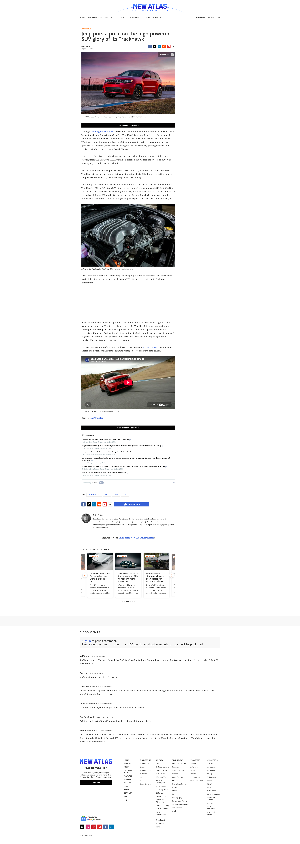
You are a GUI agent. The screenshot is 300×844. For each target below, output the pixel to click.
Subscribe (96, 782)
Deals (174, 811)
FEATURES (128, 776)
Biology (209, 774)
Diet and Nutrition (213, 794)
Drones (175, 774)
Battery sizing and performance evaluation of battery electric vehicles (105, 439)
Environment (211, 777)
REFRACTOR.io (212, 760)
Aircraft (193, 763)
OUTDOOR (109, 17)
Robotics (143, 780)
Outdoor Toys (161, 770)
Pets (174, 794)
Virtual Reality (177, 808)
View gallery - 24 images (128, 125)
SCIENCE (210, 763)
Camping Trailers (162, 789)
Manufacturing (145, 770)
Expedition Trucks (162, 796)
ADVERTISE (128, 783)
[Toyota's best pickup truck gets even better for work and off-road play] (128, 561)
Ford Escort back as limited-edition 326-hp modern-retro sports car (100, 577)
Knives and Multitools (160, 801)
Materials (143, 774)
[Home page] (150, 7)
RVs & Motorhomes (161, 813)
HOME (82, 17)
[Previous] (85, 575)
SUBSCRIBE (200, 17)
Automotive (86, 29)
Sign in (86, 641)
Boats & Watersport (160, 781)
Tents (158, 827)
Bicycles (193, 770)
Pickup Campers (162, 809)
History (175, 780)
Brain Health (211, 791)
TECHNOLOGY (177, 760)
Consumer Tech (178, 770)
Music (174, 791)
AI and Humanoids (179, 763)
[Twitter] (154, 46)
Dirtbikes (159, 793)
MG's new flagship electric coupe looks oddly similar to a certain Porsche (156, 577)
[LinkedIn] (159, 46)
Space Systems (145, 784)
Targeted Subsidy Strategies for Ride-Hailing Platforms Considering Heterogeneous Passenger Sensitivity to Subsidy (121, 446)
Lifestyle (175, 787)
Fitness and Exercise (211, 798)
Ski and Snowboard (160, 819)
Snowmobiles (161, 823)
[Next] (171, 575)
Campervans (161, 786)
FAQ (125, 800)
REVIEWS (127, 779)
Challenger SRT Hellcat (102, 131)
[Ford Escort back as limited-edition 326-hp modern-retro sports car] (100, 561)
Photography (177, 797)
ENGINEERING (93, 17)
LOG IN (211, 17)
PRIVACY (127, 789)
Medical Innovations (211, 807)
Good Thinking (177, 777)
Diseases (210, 803)
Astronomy (211, 770)
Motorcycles (195, 777)
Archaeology (211, 767)
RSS (125, 796)
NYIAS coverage (151, 347)
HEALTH (210, 784)
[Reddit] (164, 46)
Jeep (116, 494)
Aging (209, 787)
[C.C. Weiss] (86, 518)
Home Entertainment (180, 784)
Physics (209, 780)
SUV (106, 494)
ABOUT (126, 767)
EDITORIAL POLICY (128, 771)
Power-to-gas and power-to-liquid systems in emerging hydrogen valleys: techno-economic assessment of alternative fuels (123, 466)
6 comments (134, 504)
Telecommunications (180, 804)
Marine (193, 774)
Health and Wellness (211, 813)
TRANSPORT (135, 17)
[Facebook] (150, 46)
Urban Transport (196, 780)
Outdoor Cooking (162, 805)
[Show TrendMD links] (174, 482)
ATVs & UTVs (161, 777)
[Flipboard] (169, 46)
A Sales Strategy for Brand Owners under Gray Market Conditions (104, 473)
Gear (158, 763)
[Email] (173, 46)
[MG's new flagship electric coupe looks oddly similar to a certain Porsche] (156, 561)
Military (142, 777)
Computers (176, 767)
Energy (142, 767)
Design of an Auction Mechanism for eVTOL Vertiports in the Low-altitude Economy (110, 452)
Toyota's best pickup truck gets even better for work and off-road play (127, 578)
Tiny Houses (160, 774)
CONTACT (128, 793)
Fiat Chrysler (96, 417)
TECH (122, 17)
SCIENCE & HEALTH (153, 17)
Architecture (144, 763)
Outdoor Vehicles (162, 767)
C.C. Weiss (98, 514)
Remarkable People (179, 801)
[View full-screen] (172, 54)
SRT (125, 494)
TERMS (126, 786)
